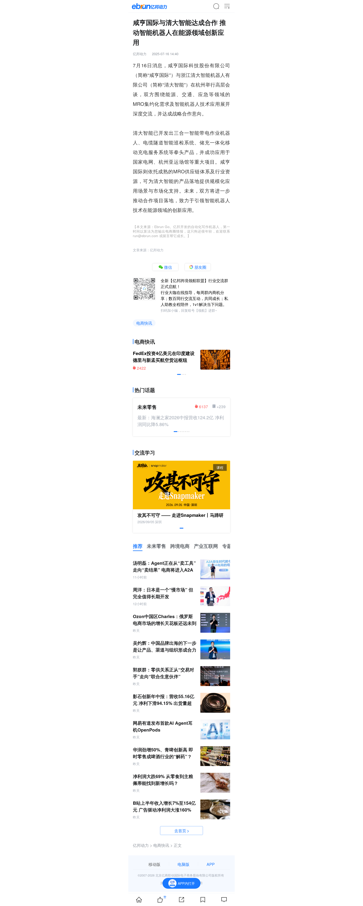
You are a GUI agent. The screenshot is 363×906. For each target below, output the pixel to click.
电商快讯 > (163, 845)
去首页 (180, 830)
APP (211, 864)
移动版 (154, 864)
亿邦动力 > (142, 845)
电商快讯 (144, 323)
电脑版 (183, 864)
